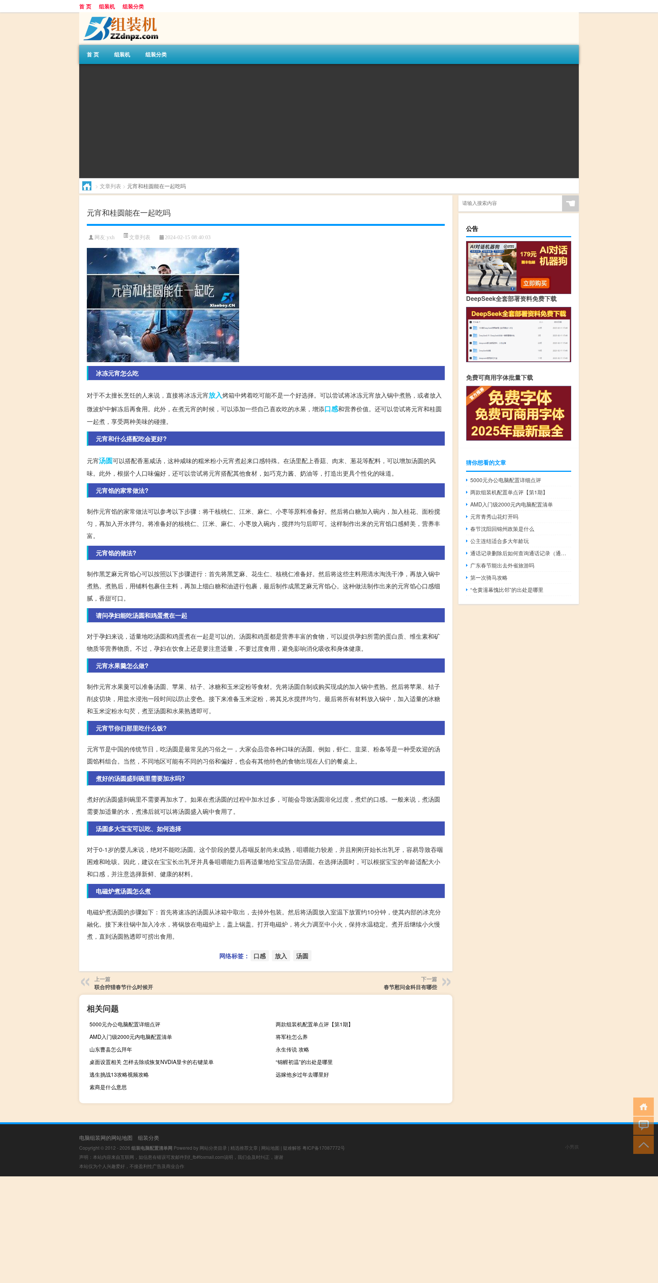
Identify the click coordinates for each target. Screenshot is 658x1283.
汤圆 (106, 460)
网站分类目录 (213, 1147)
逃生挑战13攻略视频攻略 (119, 1074)
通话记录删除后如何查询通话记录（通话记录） (520, 553)
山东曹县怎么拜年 (110, 1049)
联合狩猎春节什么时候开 (123, 987)
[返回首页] (641, 1106)
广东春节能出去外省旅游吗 (502, 565)
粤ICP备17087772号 (323, 1147)
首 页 (85, 6)
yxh (111, 237)
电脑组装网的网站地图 (106, 1137)
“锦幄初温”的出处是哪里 (304, 1062)
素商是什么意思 (108, 1087)
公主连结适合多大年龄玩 (499, 541)
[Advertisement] (307, 121)
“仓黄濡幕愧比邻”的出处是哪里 (506, 589)
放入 (215, 395)
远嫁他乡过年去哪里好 (302, 1074)
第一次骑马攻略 (489, 577)
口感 (331, 409)
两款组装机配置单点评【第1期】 (314, 1024)
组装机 (107, 6)
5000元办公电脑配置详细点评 (124, 1024)
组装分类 (133, 6)
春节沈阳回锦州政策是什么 (502, 528)
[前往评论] (641, 1125)
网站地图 (270, 1147)
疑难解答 (292, 1147)
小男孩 (572, 1146)
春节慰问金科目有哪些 (410, 987)
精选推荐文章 (244, 1147)
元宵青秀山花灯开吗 (494, 516)
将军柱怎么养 (292, 1036)
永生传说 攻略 (292, 1049)
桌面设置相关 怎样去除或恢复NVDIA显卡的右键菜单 (151, 1062)
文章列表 (110, 186)
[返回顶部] (641, 1144)
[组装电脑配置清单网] (119, 15)
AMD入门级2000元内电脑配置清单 (130, 1036)
